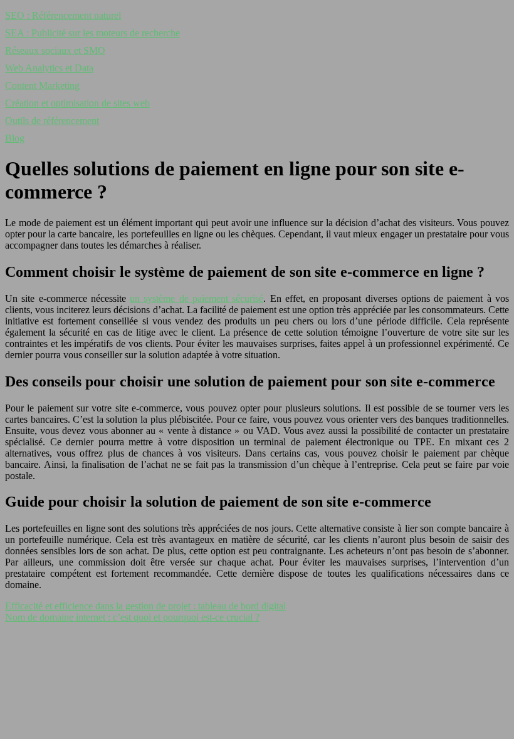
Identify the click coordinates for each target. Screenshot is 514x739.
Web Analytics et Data (49, 68)
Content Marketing (42, 85)
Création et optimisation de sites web (77, 103)
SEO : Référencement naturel (63, 15)
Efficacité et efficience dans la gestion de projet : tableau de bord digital (145, 606)
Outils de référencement (52, 120)
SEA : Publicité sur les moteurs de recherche (92, 33)
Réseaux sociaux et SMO (55, 50)
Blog (14, 138)
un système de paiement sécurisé (196, 298)
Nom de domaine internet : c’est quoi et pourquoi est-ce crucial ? (132, 617)
